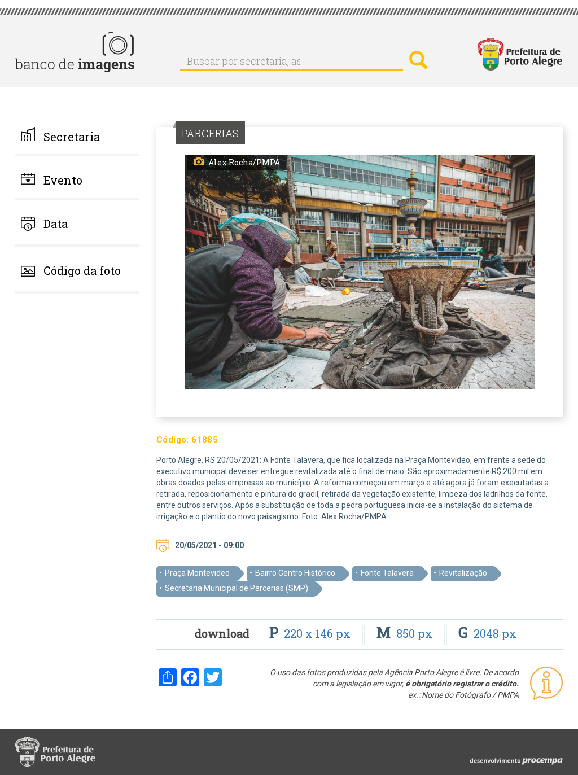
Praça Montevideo (197, 572)
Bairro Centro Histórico (295, 572)
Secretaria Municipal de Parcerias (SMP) (236, 588)
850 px (405, 633)
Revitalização (463, 572)
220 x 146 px (311, 633)
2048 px (487, 633)
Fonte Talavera (387, 572)
